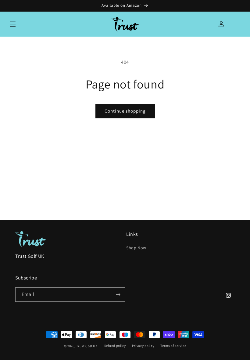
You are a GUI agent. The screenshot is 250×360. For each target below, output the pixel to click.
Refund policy (115, 346)
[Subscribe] (118, 294)
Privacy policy (143, 346)
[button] (13, 24)
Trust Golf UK (86, 346)
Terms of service (173, 346)
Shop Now (136, 247)
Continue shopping (125, 111)
